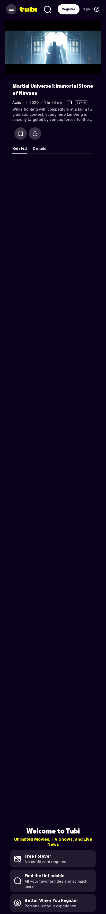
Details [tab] (39, 148)
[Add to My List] (20, 133)
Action (18, 102)
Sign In (88, 9)
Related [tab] (19, 148)
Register (68, 9)
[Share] (35, 133)
